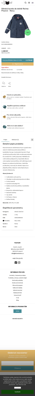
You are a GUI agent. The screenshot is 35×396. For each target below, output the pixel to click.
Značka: (5, 42)
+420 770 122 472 (17, 258)
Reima (16, 224)
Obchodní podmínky (17, 280)
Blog (17, 300)
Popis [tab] (5, 140)
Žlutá (16, 227)
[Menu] (32, 2)
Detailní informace (6, 77)
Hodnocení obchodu (17, 283)
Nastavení (17, 387)
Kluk (16, 221)
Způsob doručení (17, 290)
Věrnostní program (17, 285)
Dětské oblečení (19, 212)
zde (25, 384)
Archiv (17, 311)
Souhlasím (17, 392)
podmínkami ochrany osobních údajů (17, 357)
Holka (18, 221)
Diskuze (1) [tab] (15, 140)
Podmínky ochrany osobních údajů (17, 278)
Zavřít (29, 89)
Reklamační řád (17, 293)
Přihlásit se (17, 368)
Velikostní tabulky (17, 288)
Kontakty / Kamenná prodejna (18, 275)
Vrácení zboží (17, 295)
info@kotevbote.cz (17, 253)
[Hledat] (25, 2)
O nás (17, 298)
